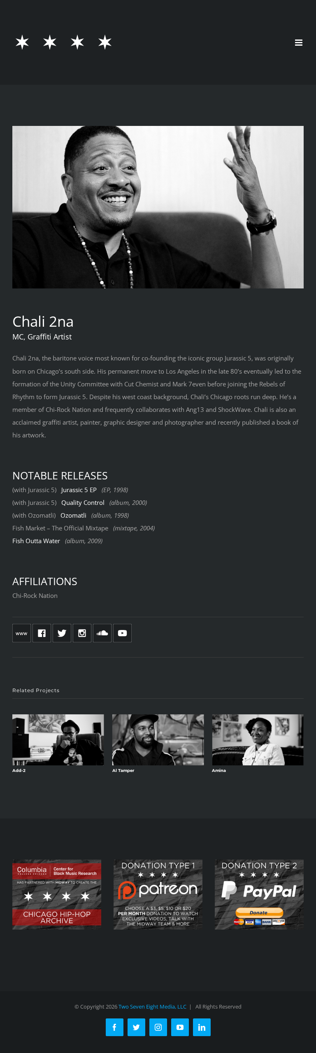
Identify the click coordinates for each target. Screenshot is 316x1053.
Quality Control (83, 502)
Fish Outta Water (36, 541)
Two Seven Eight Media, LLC (152, 1006)
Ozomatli (73, 515)
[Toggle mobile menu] (299, 42)
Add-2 (19, 770)
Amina (219, 770)
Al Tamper (123, 770)
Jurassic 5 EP (79, 490)
